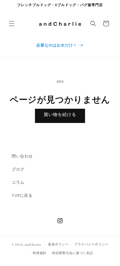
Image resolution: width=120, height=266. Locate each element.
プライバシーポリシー (91, 244)
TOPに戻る (22, 195)
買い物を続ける (60, 115)
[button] (11, 23)
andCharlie (33, 244)
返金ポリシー (58, 244)
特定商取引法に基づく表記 (72, 253)
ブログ (18, 169)
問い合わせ (22, 156)
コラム (18, 182)
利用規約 (39, 253)
